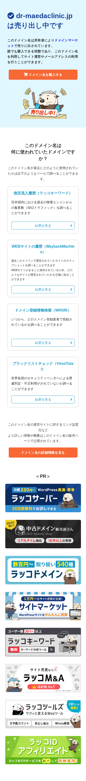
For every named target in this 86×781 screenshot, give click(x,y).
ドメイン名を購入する (45, 74)
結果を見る (43, 225)
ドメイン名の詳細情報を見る (43, 452)
